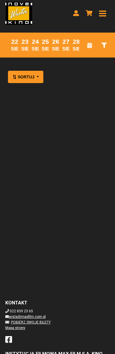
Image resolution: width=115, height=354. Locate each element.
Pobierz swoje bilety (31, 322)
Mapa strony (15, 328)
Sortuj (26, 77)
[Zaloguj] (76, 13)
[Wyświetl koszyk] (89, 13)
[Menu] (103, 13)
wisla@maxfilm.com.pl (27, 317)
